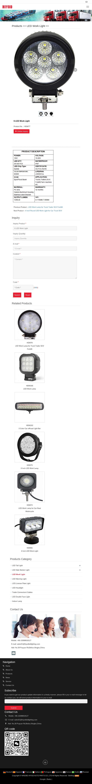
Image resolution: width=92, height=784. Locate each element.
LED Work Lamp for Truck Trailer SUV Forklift (45, 207)
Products (17, 25)
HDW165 (29, 386)
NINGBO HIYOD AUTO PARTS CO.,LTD (37, 776)
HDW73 (30, 505)
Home (7, 666)
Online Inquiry (22, 131)
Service (8, 681)
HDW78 (30, 343)
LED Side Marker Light (20, 570)
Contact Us (9, 685)
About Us (9, 670)
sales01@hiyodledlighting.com (28, 644)
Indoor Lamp (17, 601)
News (7, 677)
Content (16, 254)
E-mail (16, 244)
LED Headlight (17, 588)
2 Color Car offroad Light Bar (30, 428)
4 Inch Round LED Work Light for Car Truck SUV (43, 211)
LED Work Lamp (29, 389)
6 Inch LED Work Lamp (29, 468)
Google (42, 779)
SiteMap (71, 776)
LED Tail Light (17, 565)
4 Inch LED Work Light (29, 551)
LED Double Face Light (21, 597)
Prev (17, 70)
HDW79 (30, 465)
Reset (28, 295)
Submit (17, 295)
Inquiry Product (19, 224)
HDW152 (29, 425)
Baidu (49, 779)
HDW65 (30, 548)
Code (15, 282)
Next (75, 70)
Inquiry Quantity (19, 234)
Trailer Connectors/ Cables (22, 592)
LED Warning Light (19, 579)
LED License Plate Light (21, 583)
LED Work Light (36, 25)
